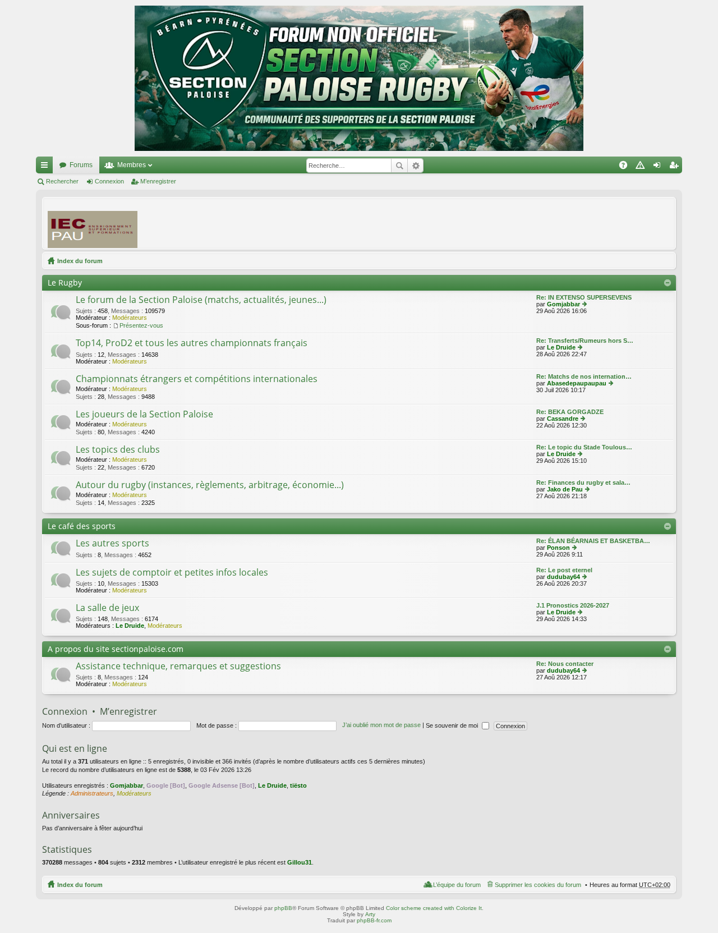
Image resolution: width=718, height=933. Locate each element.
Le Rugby (65, 282)
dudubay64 (563, 576)
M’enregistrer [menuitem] (676, 167)
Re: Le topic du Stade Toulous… (584, 447)
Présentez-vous (141, 325)
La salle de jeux (107, 608)
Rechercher (399, 165)
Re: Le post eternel (564, 570)
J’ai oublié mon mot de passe (381, 725)
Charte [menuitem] (642, 167)
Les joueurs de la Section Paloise (144, 414)
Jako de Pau (565, 489)
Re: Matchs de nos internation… (584, 376)
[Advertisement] (466, 222)
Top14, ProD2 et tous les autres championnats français (191, 343)
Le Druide (561, 347)
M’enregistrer (158, 181)
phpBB (283, 908)
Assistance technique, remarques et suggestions (178, 666)
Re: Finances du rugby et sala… (583, 482)
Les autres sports (112, 543)
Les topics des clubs (118, 450)
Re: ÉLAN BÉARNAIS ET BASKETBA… (593, 540)
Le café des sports (82, 526)
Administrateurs (92, 793)
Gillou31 (299, 862)
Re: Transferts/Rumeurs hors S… (584, 340)
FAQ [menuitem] (627, 167)
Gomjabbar (563, 304)
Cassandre (562, 418)
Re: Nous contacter (564, 663)
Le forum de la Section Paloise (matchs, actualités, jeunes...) (201, 300)
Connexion (109, 181)
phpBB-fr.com (374, 920)
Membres (131, 165)
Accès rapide (46, 167)
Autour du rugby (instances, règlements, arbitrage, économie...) (210, 485)
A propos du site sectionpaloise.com (115, 649)
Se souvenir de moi (453, 725)
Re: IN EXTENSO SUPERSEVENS (584, 297)
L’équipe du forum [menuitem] (457, 884)
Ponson (558, 547)
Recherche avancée (415, 165)
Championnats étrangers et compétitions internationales (196, 379)
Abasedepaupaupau (576, 383)
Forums (81, 165)
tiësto (298, 785)
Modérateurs (129, 317)
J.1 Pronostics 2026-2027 (572, 605)
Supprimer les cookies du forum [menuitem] (538, 884)
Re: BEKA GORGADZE (570, 411)
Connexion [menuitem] (659, 167)
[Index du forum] (359, 78)
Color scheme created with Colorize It (434, 908)
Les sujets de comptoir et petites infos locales (172, 572)
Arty (370, 914)
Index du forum (80, 261)
